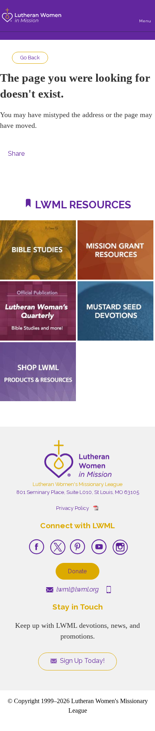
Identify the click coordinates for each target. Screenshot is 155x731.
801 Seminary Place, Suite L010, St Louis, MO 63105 (77, 492)
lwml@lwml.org (77, 589)
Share (16, 153)
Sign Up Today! (81, 660)
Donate (77, 571)
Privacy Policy (72, 508)
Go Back (30, 58)
